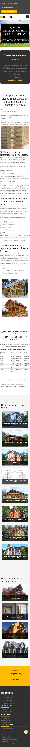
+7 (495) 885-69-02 (15, 80)
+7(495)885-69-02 (7, 8)
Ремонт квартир (6, 735)
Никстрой (7, 17)
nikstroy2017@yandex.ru (9, 3)
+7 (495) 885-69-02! (15, 674)
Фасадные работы (7, 737)
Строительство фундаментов (9, 739)
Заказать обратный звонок (8, 11)
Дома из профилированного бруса (10, 730)
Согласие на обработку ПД (7, 743)
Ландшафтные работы (8, 728)
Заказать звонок (15, 679)
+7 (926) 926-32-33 (7, 700)
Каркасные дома (6, 733)
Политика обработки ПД (7, 746)
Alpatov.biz (5, 741)
